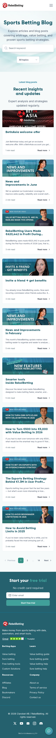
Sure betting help (38, 668)
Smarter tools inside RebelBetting (19, 381)
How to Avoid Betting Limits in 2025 (21, 529)
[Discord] (41, 723)
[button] (49, 731)
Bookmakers (8, 692)
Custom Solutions (11, 668)
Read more (42, 150)
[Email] (28, 723)
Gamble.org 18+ (28, 733)
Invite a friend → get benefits (26, 280)
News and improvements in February (23, 331)
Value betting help (39, 663)
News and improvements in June (21, 183)
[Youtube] (21, 723)
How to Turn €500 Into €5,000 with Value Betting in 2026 (27, 430)
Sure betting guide (39, 659)
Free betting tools (11, 663)
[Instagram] (34, 723)
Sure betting (8, 659)
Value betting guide (39, 654)
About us (34, 682)
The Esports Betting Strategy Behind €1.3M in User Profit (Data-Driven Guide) (26, 482)
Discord (6, 697)
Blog (4, 687)
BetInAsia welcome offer (23, 132)
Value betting (8, 654)
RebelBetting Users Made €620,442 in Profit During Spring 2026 (23, 234)
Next (46, 560)
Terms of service (38, 687)
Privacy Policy (37, 692)
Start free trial (28, 603)
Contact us (35, 697)
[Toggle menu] (51, 5)
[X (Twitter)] (15, 723)
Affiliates (6, 682)
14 (39, 560)
